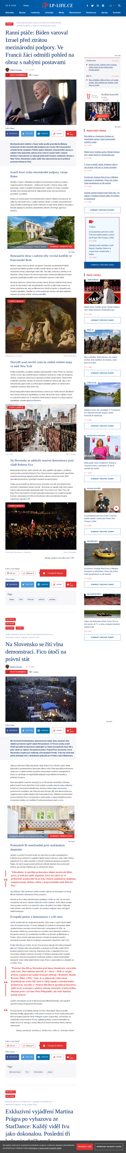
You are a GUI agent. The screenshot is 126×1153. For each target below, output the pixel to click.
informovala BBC (39, 294)
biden (11, 599)
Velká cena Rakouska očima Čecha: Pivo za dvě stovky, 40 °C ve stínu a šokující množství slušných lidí (102, 624)
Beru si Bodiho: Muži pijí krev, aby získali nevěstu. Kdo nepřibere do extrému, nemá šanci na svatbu (103, 82)
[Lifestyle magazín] (57, 5)
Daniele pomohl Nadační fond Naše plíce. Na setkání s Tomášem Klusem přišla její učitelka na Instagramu (102, 196)
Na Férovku (92, 541)
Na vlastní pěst (94, 594)
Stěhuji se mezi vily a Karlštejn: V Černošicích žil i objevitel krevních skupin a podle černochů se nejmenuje (102, 413)
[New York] (40, 428)
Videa (26, 5)
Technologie (91, 61)
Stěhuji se (91, 383)
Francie (31, 599)
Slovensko (38, 1072)
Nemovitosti (75, 12)
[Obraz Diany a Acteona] (40, 325)
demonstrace (15, 1072)
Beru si (88, 76)
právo (50, 1072)
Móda (61, 12)
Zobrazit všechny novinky (102, 210)
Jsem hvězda (92, 280)
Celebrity (35, 12)
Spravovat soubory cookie (109, 1147)
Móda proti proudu (96, 436)
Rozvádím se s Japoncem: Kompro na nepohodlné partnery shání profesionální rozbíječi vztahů (99, 139)
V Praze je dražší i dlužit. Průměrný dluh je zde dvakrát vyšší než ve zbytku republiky (101, 165)
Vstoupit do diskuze (55, 573)
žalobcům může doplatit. (44, 902)
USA (21, 599)
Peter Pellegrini (36, 1016)
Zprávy (104, 12)
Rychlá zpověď (94, 489)
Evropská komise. (22, 925)
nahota (41, 599)
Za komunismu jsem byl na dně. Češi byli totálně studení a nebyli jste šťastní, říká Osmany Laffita (101, 235)
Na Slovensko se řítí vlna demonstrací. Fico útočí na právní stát (35, 651)
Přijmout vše (85, 1147)
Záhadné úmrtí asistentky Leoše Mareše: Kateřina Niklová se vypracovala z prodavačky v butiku (101, 249)
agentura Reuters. (33, 400)
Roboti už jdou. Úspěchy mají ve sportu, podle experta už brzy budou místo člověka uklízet (103, 67)
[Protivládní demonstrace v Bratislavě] (40, 526)
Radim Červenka (16, 70)
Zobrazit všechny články (102, 320)
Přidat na (16, 75)
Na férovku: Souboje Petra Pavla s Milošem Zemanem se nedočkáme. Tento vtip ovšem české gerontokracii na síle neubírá (101, 180)
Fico (27, 1072)
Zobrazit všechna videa (102, 265)
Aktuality (9, 12)
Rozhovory (91, 12)
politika (52, 599)
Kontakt (117, 12)
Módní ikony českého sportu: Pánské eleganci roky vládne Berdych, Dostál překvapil (102, 153)
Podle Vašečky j (17, 945)
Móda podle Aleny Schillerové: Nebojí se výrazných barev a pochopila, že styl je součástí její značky (100, 465)
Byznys (22, 12)
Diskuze (30, 573)
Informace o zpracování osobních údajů (45, 1148)
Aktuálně (10, 623)
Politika (9, 628)
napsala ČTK (24, 499)
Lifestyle (49, 12)
